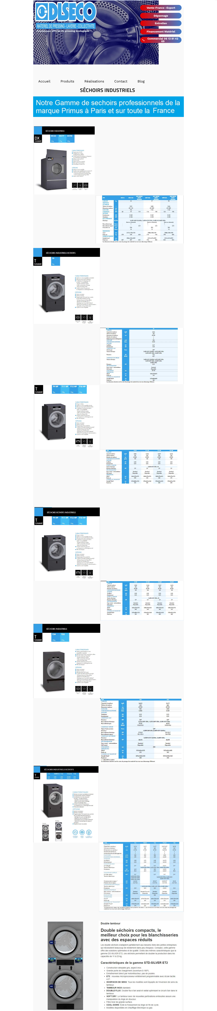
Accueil (44, 81)
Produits (67, 81)
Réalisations (94, 81)
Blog (141, 81)
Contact (120, 81)
